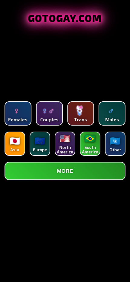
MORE (65, 171)
